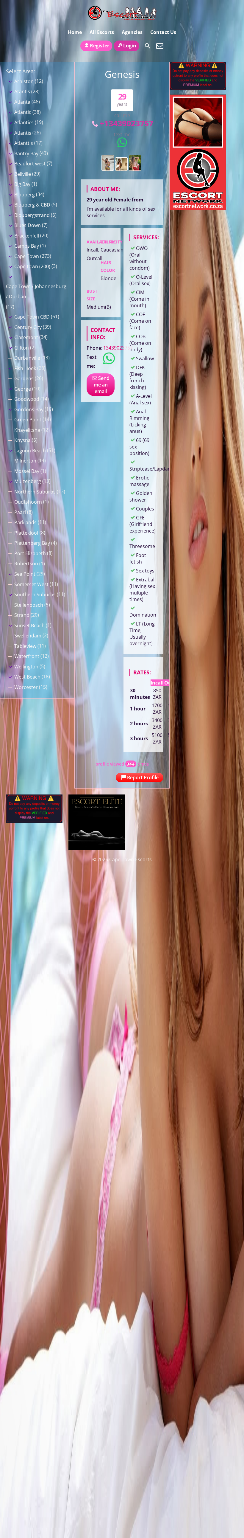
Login (129, 45)
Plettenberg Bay (32, 543)
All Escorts (102, 32)
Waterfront (26, 656)
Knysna (22, 440)
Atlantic (22, 112)
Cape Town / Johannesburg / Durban (36, 291)
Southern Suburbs (35, 594)
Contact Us (163, 32)
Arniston (24, 81)
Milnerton (25, 460)
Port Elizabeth (30, 553)
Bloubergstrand (32, 215)
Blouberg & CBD (32, 204)
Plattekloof (26, 533)
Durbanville (27, 358)
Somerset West (31, 584)
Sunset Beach (29, 625)
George (22, 389)
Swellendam (27, 635)
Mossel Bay (26, 471)
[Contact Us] (159, 46)
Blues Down (27, 225)
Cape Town (26, 256)
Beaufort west (30, 163)
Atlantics (24, 122)
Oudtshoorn (28, 502)
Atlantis (22, 133)
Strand (21, 615)
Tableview (25, 646)
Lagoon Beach (30, 450)
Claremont (26, 337)
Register (99, 45)
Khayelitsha (27, 430)
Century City (28, 327)
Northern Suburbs (35, 491)
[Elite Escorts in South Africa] (96, 848)
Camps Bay (26, 246)
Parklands (25, 522)
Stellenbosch (28, 605)
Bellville (22, 174)
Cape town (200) (32, 266)
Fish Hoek (25, 368)
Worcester (26, 687)
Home (75, 32)
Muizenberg (27, 481)
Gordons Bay (28, 409)
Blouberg (24, 194)
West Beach (27, 676)
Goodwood (26, 399)
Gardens (24, 378)
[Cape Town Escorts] (122, 12)
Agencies (132, 32)
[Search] (147, 46)
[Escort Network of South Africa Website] (198, 208)
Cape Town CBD (32, 317)
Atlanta (22, 102)
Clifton (21, 347)
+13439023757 (126, 123)
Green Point (27, 419)
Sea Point (24, 574)
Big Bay (22, 184)
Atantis (22, 91)
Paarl (20, 512)
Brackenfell (26, 235)
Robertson (26, 563)
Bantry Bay (26, 153)
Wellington (26, 666)
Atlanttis (23, 143)
